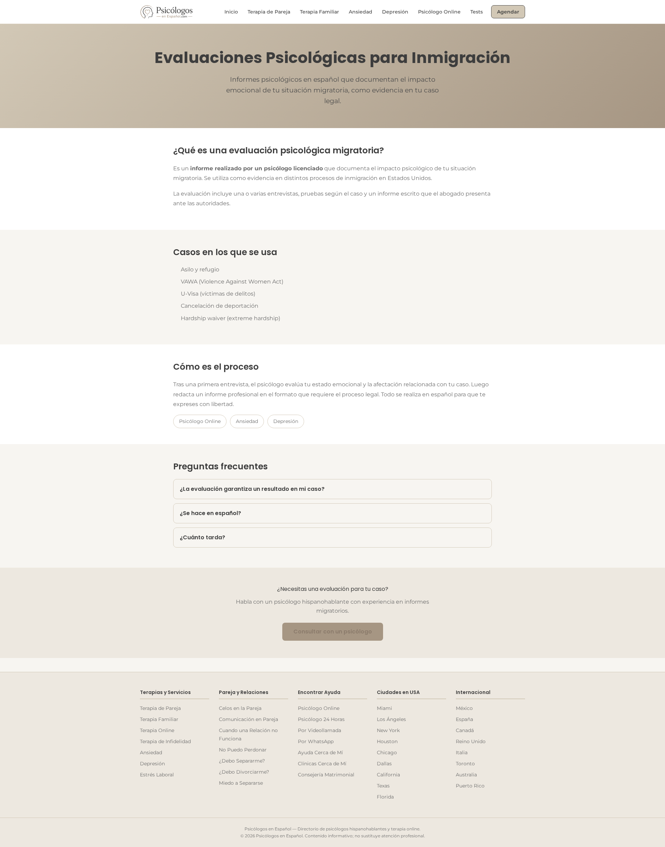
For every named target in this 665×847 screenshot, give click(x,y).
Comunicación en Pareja (248, 719)
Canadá (465, 730)
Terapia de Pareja (269, 12)
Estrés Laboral (157, 775)
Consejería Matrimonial (326, 775)
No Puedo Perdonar (243, 750)
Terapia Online (157, 730)
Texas (383, 786)
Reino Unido (471, 741)
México (464, 708)
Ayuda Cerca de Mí (320, 752)
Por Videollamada (319, 730)
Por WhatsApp (316, 741)
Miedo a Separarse (241, 783)
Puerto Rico (470, 786)
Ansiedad (360, 12)
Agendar (508, 12)
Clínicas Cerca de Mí (322, 763)
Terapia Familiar (319, 12)
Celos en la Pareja (240, 708)
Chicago (387, 752)
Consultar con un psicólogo (332, 632)
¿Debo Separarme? (242, 761)
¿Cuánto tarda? (202, 537)
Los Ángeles (391, 719)
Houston (387, 741)
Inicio (231, 12)
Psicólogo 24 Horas (321, 719)
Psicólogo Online (439, 12)
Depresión (395, 12)
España (464, 719)
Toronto (465, 763)
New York (388, 730)
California (388, 775)
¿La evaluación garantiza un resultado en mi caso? (252, 489)
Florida (385, 797)
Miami (384, 708)
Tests (476, 12)
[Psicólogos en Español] (167, 11)
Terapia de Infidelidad (165, 741)
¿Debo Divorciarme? (244, 772)
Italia (462, 752)
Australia (466, 775)
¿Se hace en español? (210, 513)
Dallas (384, 763)
